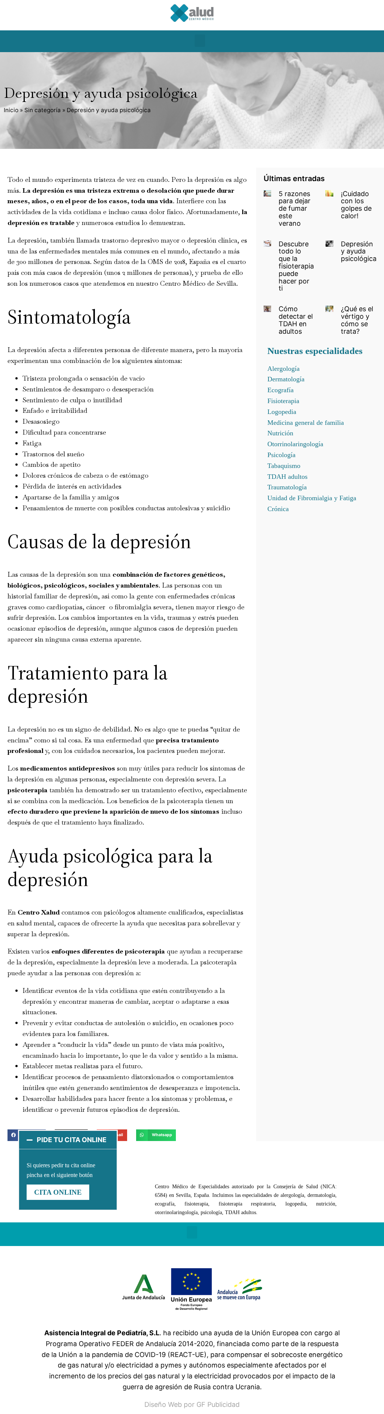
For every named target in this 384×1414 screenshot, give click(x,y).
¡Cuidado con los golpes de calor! (356, 205)
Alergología (283, 368)
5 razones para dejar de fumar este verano (294, 208)
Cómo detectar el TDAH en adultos (296, 320)
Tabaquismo (283, 465)
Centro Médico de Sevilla (198, 283)
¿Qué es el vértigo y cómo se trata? (357, 320)
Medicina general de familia (305, 422)
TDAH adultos (287, 476)
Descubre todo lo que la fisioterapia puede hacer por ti (296, 266)
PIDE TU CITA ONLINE (71, 1140)
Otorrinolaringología (295, 444)
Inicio (11, 110)
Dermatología (285, 379)
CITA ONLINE (58, 1192)
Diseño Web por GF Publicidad (192, 1404)
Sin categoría (42, 110)
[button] (200, 40)
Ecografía (280, 390)
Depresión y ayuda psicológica (358, 251)
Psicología (281, 455)
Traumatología (287, 487)
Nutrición (280, 433)
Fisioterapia (283, 401)
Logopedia (281, 411)
